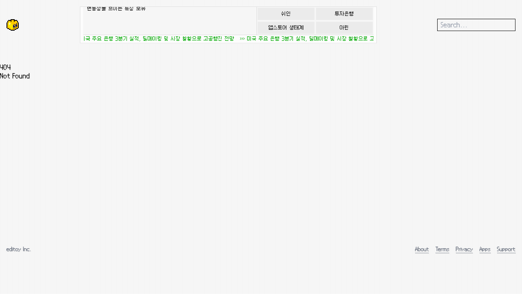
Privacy (464, 249)
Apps (485, 249)
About (422, 249)
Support (506, 249)
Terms (442, 249)
